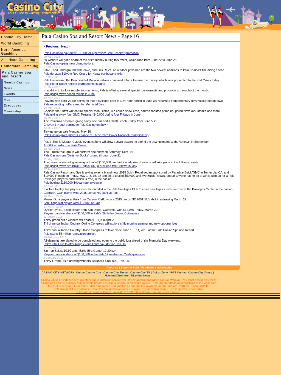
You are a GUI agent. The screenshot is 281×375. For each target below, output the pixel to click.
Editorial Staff (130, 267)
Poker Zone (160, 272)
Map (7, 99)
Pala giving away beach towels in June (69, 94)
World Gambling (15, 43)
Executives (12, 105)
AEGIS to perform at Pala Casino (65, 145)
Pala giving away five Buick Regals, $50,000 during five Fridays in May (90, 165)
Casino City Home (17, 37)
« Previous (51, 46)
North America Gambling (13, 51)
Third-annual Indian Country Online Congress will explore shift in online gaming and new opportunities (111, 223)
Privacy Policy (102, 291)
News (8, 88)
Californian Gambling (19, 66)
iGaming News (141, 275)
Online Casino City (88, 272)
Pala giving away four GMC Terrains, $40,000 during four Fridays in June (92, 114)
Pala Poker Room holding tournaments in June (74, 83)
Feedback (147, 267)
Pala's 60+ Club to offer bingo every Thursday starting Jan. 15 (85, 244)
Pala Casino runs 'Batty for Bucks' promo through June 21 (82, 155)
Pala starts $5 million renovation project (69, 233)
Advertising (164, 267)
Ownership (12, 111)
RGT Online (178, 272)
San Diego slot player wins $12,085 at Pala (72, 203)
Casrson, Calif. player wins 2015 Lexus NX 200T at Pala (81, 192)
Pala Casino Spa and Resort (16, 74)
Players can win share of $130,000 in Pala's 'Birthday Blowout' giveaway (91, 213)
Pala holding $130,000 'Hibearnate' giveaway (73, 182)
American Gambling (18, 60)
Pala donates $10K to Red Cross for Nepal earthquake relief (83, 73)
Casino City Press (200, 272)
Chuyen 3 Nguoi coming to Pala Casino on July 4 (76, 124)
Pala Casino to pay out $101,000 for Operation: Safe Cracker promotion (91, 53)
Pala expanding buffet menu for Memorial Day (74, 104)
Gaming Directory (117, 275)
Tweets (9, 94)
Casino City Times (115, 272)
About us (112, 267)
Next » (65, 46)
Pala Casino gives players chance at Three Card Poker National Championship (96, 135)
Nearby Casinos (16, 82)
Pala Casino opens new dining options (69, 63)
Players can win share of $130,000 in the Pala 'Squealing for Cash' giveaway (94, 254)
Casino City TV (140, 272)
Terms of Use (84, 291)
